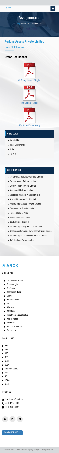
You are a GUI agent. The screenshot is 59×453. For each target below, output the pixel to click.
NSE (6, 350)
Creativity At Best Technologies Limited (26, 177)
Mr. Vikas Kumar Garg (29, 126)
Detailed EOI (15, 141)
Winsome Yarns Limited (20, 218)
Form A (13, 154)
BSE (6, 354)
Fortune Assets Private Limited (23, 182)
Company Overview (15, 281)
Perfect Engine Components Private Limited (28, 236)
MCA (7, 373)
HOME (23, 24)
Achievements (13, 300)
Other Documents (17, 145)
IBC (8, 304)
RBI (6, 377)
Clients (10, 296)
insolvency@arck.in (14, 400)
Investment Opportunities (17, 315)
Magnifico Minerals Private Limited (25, 195)
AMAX (52, 450)
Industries (11, 323)
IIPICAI (7, 380)
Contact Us (11, 331)
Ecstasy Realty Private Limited (23, 186)
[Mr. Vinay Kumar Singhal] (29, 70)
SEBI (7, 357)
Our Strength (12, 285)
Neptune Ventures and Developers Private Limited (31, 231)
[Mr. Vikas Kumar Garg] (29, 115)
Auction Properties (15, 327)
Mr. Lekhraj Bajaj (29, 103)
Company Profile (12, 433)
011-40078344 (12, 407)
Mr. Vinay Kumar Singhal (29, 80)
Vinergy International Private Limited (25, 204)
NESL (7, 384)
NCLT (7, 361)
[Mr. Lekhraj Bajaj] (29, 93)
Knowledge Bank (14, 292)
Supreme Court (11, 369)
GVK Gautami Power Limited (22, 240)
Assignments (12, 319)
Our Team (11, 288)
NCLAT (7, 365)
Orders (13, 150)
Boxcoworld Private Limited (21, 191)
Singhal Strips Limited (19, 222)
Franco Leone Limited (19, 213)
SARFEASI (11, 311)
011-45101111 (12, 403)
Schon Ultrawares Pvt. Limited (23, 200)
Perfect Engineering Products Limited (26, 227)
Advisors (10, 308)
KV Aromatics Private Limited (22, 209)
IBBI (6, 346)
